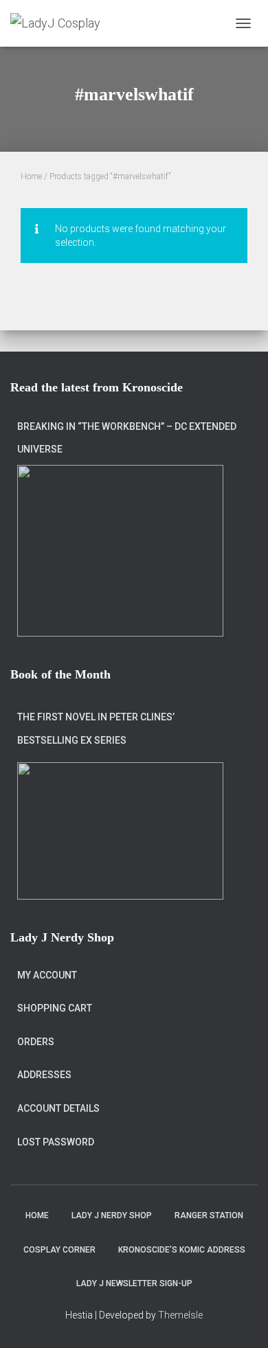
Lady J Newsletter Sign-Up (134, 1283)
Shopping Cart (54, 1008)
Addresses (44, 1074)
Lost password (55, 1141)
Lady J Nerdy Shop (111, 1215)
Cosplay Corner (59, 1250)
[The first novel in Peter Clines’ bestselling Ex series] (120, 831)
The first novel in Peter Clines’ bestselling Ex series (96, 728)
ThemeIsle (180, 1315)
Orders (35, 1041)
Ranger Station (209, 1215)
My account (47, 975)
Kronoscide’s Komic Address (181, 1250)
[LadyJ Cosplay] (60, 23)
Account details (58, 1108)
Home (31, 176)
